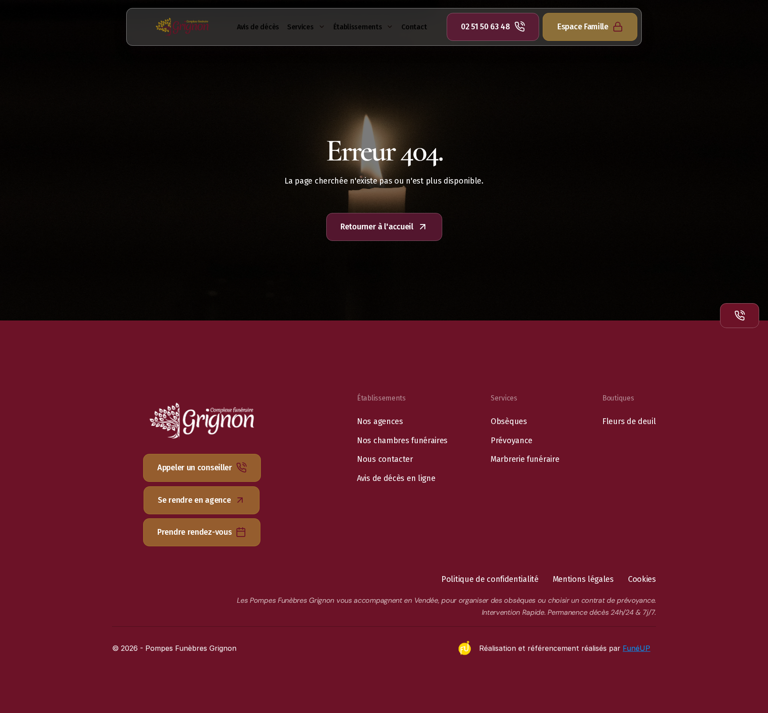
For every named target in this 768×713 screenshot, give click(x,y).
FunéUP (636, 648)
